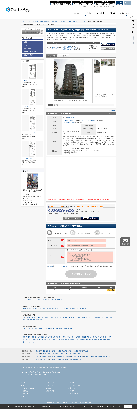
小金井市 (78, 308)
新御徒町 (73, 48)
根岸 (35, 317)
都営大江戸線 (66, 48)
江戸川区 (66, 308)
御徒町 (36, 328)
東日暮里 (48, 354)
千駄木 (86, 339)
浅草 (71, 49)
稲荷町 (69, 46)
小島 (24, 319)
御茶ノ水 (35, 339)
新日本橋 (81, 339)
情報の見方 (112, 111)
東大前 (95, 339)
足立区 (61, 308)
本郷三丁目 (55, 339)
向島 (79, 354)
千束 (32, 317)
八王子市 (72, 308)
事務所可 (72, 391)
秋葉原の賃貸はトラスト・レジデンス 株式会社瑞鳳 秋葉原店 (44, 367)
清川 (58, 317)
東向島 (74, 354)
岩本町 (92, 337)
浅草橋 (46, 317)
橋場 (31, 319)
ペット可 (72, 382)
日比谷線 (39, 356)
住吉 (80, 359)
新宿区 (35, 308)
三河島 (100, 339)
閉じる (128, 406)
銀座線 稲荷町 (27, 48)
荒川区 (57, 308)
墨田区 (44, 308)
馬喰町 (97, 337)
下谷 (76, 317)
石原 (70, 354)
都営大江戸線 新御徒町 (30, 51)
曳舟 (28, 342)
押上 (24, 339)
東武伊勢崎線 (93, 356)
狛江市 (84, 308)
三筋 (106, 317)
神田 (66, 339)
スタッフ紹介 (50, 385)
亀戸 (42, 354)
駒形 (99, 317)
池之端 (41, 319)
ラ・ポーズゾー (26, 106)
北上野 (62, 317)
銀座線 (65, 46)
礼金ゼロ (72, 388)
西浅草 (51, 317)
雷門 (37, 319)
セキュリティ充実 (75, 385)
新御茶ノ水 (29, 339)
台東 (54, 317)
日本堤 (28, 317)
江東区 (49, 308)
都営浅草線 (66, 49)
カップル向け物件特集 (56, 300)
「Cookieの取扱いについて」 (102, 406)
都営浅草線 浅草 (28, 55)
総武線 (68, 356)
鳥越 (79, 317)
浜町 (45, 339)
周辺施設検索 (50, 391)
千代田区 (25, 308)
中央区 (31, 308)
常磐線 (86, 356)
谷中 (27, 319)
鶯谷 (28, 328)
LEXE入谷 (24, 80)
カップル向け (74, 393)
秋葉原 (84, 337)
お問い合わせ (50, 382)
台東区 (52, 48)
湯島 (68, 337)
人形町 (91, 339)
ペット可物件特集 (28, 300)
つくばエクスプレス (77, 356)
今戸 (103, 317)
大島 (53, 354)
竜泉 (66, 317)
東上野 (91, 317)
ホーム (24, 382)
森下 (76, 339)
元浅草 (56, 48)
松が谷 (70, 317)
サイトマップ (26, 393)
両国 (88, 337)
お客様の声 (49, 388)
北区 (53, 308)
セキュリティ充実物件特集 (41, 300)
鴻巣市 (70, 351)
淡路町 (49, 339)
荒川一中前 (71, 339)
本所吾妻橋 (78, 337)
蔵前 (39, 317)
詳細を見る (111, 290)
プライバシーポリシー (62, 266)
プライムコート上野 (27, 158)
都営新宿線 (101, 356)
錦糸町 (33, 342)
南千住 (25, 342)
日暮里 (25, 328)
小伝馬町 (109, 337)
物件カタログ (26, 396)
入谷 (42, 317)
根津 (100, 337)
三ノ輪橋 (61, 339)
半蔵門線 (53, 356)
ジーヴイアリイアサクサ (28, 132)
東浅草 (110, 317)
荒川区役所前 (106, 339)
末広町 (72, 337)
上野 (34, 319)
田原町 (56, 328)
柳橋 (87, 317)
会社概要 (25, 385)
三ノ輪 (96, 317)
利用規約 (50, 266)
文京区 (40, 308)
